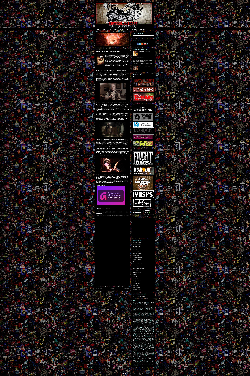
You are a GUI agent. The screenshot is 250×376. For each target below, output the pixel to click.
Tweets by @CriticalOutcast (139, 296)
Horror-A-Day (146, 327)
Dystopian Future (143, 318)
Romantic (152, 347)
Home (98, 29)
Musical (134, 339)
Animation (144, 304)
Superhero (142, 354)
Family (142, 320)
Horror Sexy (135, 276)
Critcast (146, 313)
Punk (141, 345)
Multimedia (134, 29)
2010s (100, 215)
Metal (143, 331)
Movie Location (141, 333)
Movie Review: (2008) (139, 57)
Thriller (135, 361)
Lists (153, 329)
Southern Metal (140, 353)
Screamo (146, 349)
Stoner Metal (135, 354)
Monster (135, 333)
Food (142, 321)
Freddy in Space (136, 274)
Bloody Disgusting (137, 246)
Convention (135, 313)
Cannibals (145, 309)
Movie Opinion (151, 335)
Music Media (140, 338)
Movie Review (118, 215)
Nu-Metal (147, 340)
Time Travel (142, 361)
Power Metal (142, 344)
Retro (153, 345)
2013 (103, 215)
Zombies (152, 364)
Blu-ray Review (147, 307)
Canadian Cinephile (137, 253)
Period (141, 341)
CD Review (151, 308)
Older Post (126, 288)
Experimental (140, 319)
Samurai (137, 348)
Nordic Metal (143, 340)
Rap (144, 345)
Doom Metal (150, 316)
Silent (144, 351)
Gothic (140, 323)
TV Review (151, 356)
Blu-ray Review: (143, 63)
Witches (140, 364)
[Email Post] (126, 211)
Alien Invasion (144, 303)
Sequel (152, 349)
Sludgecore (148, 352)
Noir (138, 340)
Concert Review (146, 312)
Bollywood (135, 308)
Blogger (127, 373)
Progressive (149, 344)
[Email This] (96, 213)
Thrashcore (151, 360)
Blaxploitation (137, 307)
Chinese (150, 309)
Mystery (139, 339)
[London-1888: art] (143, 133)
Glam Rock (136, 323)
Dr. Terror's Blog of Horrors (138, 263)
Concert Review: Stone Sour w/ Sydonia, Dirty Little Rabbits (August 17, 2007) (142, 61)
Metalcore (150, 331)
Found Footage (108, 215)
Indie (134, 328)
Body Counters (136, 248)
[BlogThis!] (98, 213)
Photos (145, 341)
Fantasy (148, 320)
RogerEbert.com (136, 283)
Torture (127, 215)
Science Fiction (137, 349)
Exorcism (135, 319)
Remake (148, 345)
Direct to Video (151, 315)
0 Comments (122, 211)
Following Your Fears (137, 272)
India (152, 327)
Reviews (115, 29)
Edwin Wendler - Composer (139, 268)
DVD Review (145, 314)
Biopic (139, 305)
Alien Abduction (137, 303)
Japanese (140, 329)
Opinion (122, 29)
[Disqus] (112, 234)
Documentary (142, 316)
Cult (139, 314)
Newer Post (99, 288)
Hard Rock (149, 324)
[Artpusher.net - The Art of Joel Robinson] (143, 139)
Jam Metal (135, 329)
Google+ (147, 212)
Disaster (136, 316)
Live (137, 330)
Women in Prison (146, 364)
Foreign (146, 321)
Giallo (147, 322)
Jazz (145, 329)
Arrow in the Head (137, 242)
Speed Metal (147, 353)
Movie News (140, 335)
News (128, 29)
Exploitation (147, 319)
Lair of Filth (135, 278)
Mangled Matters (136, 281)
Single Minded (149, 351)
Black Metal (145, 305)
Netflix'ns (145, 339)
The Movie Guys (136, 287)
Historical (148, 326)
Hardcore (135, 326)
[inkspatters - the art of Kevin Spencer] (143, 111)
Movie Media (150, 333)
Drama (135, 318)
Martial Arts (149, 330)
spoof (136, 365)
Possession (139, 343)
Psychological (136, 345)
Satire (141, 348)
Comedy (135, 312)
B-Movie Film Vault (137, 244)
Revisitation (135, 347)
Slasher (134, 352)
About (109, 29)
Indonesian (139, 328)
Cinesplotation (136, 255)
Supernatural (149, 354)
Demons (144, 315)
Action (134, 302)
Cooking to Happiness (137, 257)
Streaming (123, 215)
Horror (113, 215)
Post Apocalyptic (146, 343)
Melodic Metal (136, 331)
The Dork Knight (136, 285)
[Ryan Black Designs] (143, 126)
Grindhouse (135, 324)
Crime (142, 313)
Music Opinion (149, 338)
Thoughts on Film (136, 289)
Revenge (136, 346)
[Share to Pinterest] (101, 213)
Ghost (144, 322)
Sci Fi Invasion (148, 348)
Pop (134, 343)
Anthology (149, 304)
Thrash (145, 360)
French (139, 322)
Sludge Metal (141, 352)
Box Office (141, 308)
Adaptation (143, 302)
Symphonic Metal (150, 355)
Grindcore (151, 323)
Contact (103, 29)
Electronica (150, 318)
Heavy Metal (141, 326)
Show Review (138, 351)
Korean (148, 329)
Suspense (135, 355)
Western (134, 364)
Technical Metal (140, 358)
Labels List (142, 29)
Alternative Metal (151, 303)
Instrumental (145, 328)
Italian (150, 328)
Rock (141, 347)
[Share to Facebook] (100, 213)
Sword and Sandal (142, 355)
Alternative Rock (137, 304)
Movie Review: (108, 51)
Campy (138, 309)
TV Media (135, 357)
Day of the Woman (137, 259)
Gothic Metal (145, 323)
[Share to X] (99, 213)
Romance (146, 347)
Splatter (151, 353)
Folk (139, 321)
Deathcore (140, 315)
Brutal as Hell (136, 251)
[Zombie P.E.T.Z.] (143, 145)
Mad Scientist (142, 330)
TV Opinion (144, 356)
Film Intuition (136, 270)
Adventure (152, 302)
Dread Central (136, 266)
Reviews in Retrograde (146, 346)
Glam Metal (152, 322)
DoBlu (134, 261)
